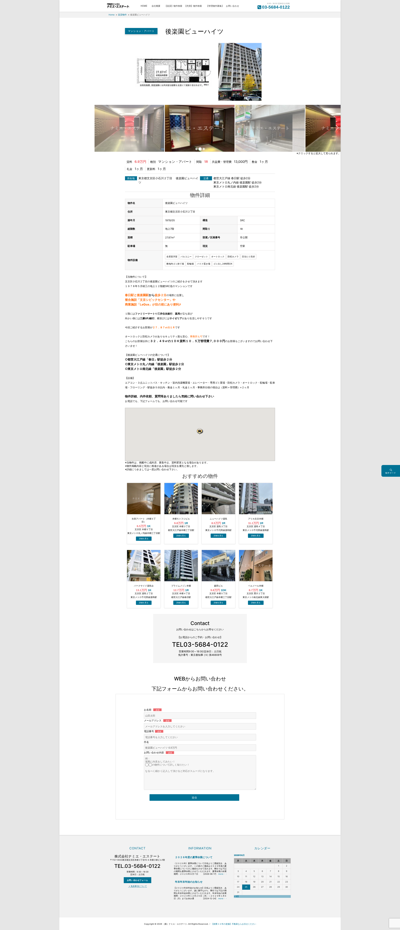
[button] (200, 431)
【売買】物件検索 (194, 5)
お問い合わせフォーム (137, 880)
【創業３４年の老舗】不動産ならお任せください (233, 924)
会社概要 (157, 5)
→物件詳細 (144, 539)
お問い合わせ (232, 5)
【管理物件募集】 (215, 5)
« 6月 (236, 896)
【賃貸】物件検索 (173, 5)
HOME (145, 5)
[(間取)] (172, 71)
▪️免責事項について (137, 886)
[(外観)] (239, 71)
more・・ (222, 874)
